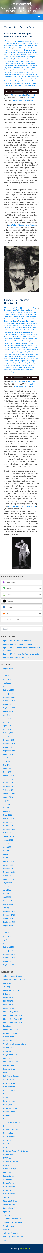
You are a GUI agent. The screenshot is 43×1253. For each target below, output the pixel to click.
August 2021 (8, 883)
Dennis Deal (20, 61)
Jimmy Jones (14, 347)
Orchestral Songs (9, 1169)
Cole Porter (18, 59)
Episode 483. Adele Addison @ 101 (16, 657)
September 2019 (9, 965)
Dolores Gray (8, 63)
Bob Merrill (31, 325)
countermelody (31, 85)
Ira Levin (21, 345)
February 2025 (8, 733)
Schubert (6, 1197)
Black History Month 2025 (12, 1019)
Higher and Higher (17, 70)
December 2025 (9, 697)
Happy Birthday (9, 1101)
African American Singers (28, 41)
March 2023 (7, 815)
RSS (27, 100)
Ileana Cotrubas (9, 1112)
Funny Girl (25, 341)
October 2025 (8, 704)
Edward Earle (12, 65)
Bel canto (6, 994)
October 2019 (8, 961)
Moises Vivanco (32, 356)
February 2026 (8, 690)
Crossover (24, 310)
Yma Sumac (29, 369)
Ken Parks (17, 74)
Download (31, 95)
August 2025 (8, 711)
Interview (6, 1119)
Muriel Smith (8, 1144)
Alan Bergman (27, 319)
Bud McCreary (9, 57)
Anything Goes (27, 52)
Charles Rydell (30, 57)
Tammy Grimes (17, 367)
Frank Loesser (25, 68)
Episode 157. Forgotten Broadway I (16, 301)
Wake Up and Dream (15, 85)
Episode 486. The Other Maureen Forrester (19, 644)
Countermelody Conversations (14, 1044)
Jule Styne (13, 350)
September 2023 (9, 793)
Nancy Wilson (25, 358)
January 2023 (8, 822)
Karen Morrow (8, 74)
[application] (21, 91)
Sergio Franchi (29, 363)
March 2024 (7, 772)
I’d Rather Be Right (30, 70)
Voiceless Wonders (15, 50)
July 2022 (6, 843)
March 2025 (7, 729)
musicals (17, 358)
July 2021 (6, 886)
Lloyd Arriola (29, 352)
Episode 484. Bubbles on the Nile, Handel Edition (21, 654)
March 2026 (7, 686)
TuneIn (21, 100)
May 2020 (7, 936)
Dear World (28, 330)
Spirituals (6, 1212)
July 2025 (6, 715)
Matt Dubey (20, 354)
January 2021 (8, 908)
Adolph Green (16, 319)
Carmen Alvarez (19, 57)
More (32, 100)
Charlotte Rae (8, 59)
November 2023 (9, 786)
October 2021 (8, 876)
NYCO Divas (8, 1158)
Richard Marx (8, 361)
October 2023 (8, 790)
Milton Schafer (13, 356)
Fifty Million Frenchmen (12, 68)
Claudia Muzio (8, 1037)
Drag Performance (10, 1055)
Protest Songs (8, 1176)
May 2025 (7, 722)
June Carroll (22, 350)
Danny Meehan (27, 59)
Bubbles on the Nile (10, 1030)
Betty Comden (22, 325)
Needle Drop (27, 46)
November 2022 (9, 829)
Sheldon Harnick (9, 365)
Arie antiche (7, 983)
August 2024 (8, 754)
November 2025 (9, 701)
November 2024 (9, 743)
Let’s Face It (33, 74)
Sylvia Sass (7, 1215)
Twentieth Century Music (12, 1219)
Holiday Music (8, 1105)
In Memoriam (15, 312)
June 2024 (7, 761)
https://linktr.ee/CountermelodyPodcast (22, 225)
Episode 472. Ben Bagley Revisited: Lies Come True (18, 35)
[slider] (35, 91)
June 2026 (7, 676)
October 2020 (8, 918)
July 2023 (6, 801)
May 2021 (7, 893)
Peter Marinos (12, 79)
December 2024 (9, 740)
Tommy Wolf (8, 369)
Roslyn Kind (8, 363)
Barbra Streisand (26, 323)
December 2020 (9, 911)
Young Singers (8, 1240)
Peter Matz (34, 358)
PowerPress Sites (25, 1249)
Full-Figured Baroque (11, 1076)
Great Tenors (8, 1094)
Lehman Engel (9, 352)
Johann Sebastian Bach (12, 1122)
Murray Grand (8, 358)
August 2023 (8, 797)
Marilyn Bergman (9, 354)
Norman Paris (31, 76)
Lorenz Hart (8, 76)
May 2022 (7, 851)
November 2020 (9, 915)
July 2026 (6, 672)
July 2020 (6, 929)
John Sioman (8, 72)
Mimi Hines (22, 356)
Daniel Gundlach (18, 330)
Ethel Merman (8, 338)
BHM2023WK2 (8, 1001)
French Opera (8, 1072)
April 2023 (7, 811)
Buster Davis (26, 327)
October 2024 (8, 747)
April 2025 (7, 726)
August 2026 (8, 669)
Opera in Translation (10, 1162)
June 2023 (7, 804)
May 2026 (7, 679)
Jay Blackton (29, 345)
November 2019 (9, 958)
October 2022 (8, 833)
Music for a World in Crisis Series (15, 1151)
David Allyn (11, 61)
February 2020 (8, 947)
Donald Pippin (25, 334)
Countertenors (8, 1047)
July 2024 (6, 758)
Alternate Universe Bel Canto (14, 980)
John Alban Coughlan (27, 347)
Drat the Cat (14, 336)
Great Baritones (9, 1087)
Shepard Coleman (22, 365)
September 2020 (9, 922)
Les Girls (25, 74)
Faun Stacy (33, 65)
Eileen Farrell (8, 1058)
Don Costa (26, 332)
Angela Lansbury (23, 321)
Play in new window (18, 95)
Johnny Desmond (19, 72)
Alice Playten (13, 321)
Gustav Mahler (8, 1097)
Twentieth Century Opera (12, 1222)
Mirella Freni (8, 1140)
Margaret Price (8, 1133)
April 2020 (7, 940)
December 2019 (9, 954)
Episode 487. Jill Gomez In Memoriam (17, 641)
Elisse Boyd (22, 336)
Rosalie (24, 81)
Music (5, 1147)
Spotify (15, 100)
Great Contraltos (9, 1090)
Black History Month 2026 (12, 1022)
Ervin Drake (31, 336)
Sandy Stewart (32, 81)
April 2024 (7, 768)
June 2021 (7, 890)
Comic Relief (15, 43)
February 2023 (8, 818)
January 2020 (8, 951)
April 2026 (7, 683)
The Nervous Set (28, 367)
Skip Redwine (18, 83)
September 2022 (9, 836)
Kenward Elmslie (32, 350)
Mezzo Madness (26, 312)
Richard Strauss (9, 1190)
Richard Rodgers (15, 81)
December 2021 (9, 868)
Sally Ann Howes (18, 363)
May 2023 (7, 808)
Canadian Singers (10, 1033)
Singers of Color (18, 48)
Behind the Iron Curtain (11, 990)
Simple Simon (8, 83)
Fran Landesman (27, 338)
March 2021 (7, 901)
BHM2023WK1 (8, 997)
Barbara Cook (15, 323)
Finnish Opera (8, 1065)
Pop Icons (35, 46)
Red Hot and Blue (24, 79)
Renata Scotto (8, 1183)
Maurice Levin (29, 354)
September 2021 (9, 879)
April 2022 (7, 854)
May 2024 (7, 765)
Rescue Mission (9, 1187)
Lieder (5, 1126)
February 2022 (8, 861)
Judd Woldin (30, 72)
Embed (31, 98)
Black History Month (10, 1012)
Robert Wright (30, 361)
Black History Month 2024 (12, 1015)
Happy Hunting (15, 343)
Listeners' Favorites (27, 43)
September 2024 (9, 751)
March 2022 (7, 858)
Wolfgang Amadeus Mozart (13, 1237)
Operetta (6, 1165)
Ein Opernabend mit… (11, 1062)
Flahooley (17, 338)
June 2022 (7, 847)
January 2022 (8, 865)
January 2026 (8, 694)
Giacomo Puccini (9, 1080)
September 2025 (9, 708)
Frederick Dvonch (16, 341)
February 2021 (8, 904)
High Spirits (14, 345)
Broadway (7, 43)
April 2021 (7, 897)
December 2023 (9, 783)
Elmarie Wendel (23, 65)
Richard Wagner (9, 1194)
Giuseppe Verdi (9, 1083)
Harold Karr (24, 343)
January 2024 (8, 779)
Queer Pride (8, 48)
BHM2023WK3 (8, 1005)
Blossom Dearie (33, 54)
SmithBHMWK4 (9, 1208)
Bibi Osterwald (22, 54)
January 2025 (8, 736)
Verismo (6, 1229)
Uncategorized (8, 1226)
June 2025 (7, 719)
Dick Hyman (29, 61)
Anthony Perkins (16, 52)
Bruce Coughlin (16, 327)
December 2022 (9, 826)
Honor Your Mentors (10, 1108)
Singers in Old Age (10, 1201)
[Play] (7, 91)
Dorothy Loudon (19, 63)
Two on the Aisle (18, 369)
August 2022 (8, 840)
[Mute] (30, 91)
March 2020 (7, 943)
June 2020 (7, 933)
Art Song (6, 987)
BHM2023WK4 (8, 1008)
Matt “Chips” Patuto (19, 76)
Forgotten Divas (9, 1069)
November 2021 (9, 872)
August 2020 (8, 926)
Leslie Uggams (19, 352)
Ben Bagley (12, 54)
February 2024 (8, 776)
